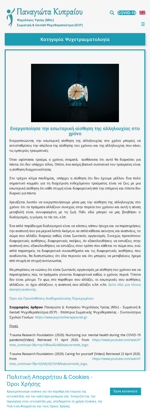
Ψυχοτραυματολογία (87, 39)
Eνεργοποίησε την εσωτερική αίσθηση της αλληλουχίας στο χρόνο (75, 131)
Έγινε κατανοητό (125, 391)
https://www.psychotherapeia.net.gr (61, 317)
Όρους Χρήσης (60, 406)
